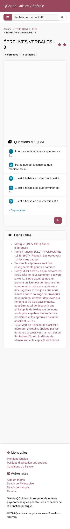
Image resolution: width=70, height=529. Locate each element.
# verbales (29, 54)
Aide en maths (16, 479)
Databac (12, 491)
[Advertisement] (35, 100)
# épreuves (11, 54)
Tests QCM (21, 29)
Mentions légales (17, 458)
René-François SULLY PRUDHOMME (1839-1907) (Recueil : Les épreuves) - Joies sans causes (37, 255)
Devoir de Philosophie (20, 483)
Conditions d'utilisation (20, 466)
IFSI (34, 29)
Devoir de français (18, 487)
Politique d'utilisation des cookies (27, 462)
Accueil (7, 29)
